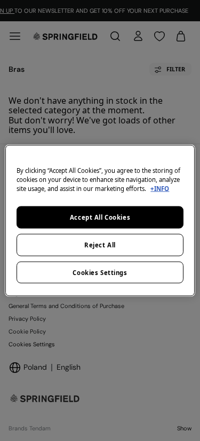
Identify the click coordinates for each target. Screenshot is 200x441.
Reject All (100, 244)
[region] (100, 220)
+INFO (159, 188)
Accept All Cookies (100, 217)
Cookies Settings (100, 272)
